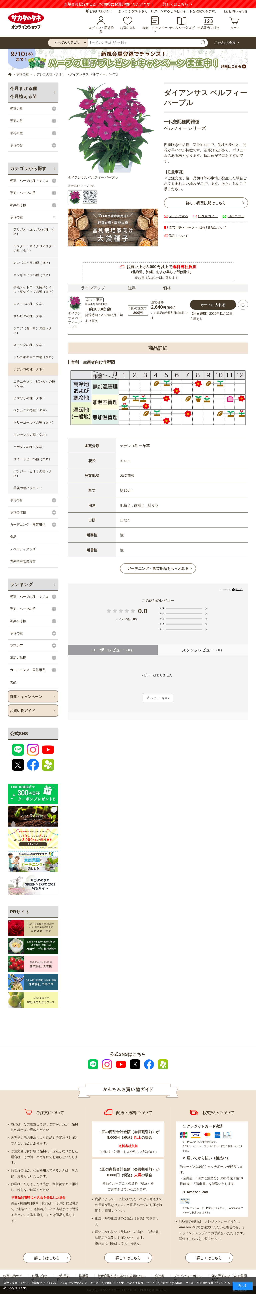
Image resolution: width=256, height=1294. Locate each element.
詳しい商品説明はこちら (206, 203)
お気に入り (128, 27)
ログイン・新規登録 (101, 29)
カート (235, 27)
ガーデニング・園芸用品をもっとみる (158, 569)
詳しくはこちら (175, 4)
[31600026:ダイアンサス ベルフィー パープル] (75, 197)
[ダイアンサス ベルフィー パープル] (113, 127)
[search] (203, 43)
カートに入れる (213, 305)
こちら (193, 1239)
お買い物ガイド (101, 11)
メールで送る (178, 216)
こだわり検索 (225, 43)
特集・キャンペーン (155, 29)
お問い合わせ (238, 11)
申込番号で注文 (208, 27)
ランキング (21, 584)
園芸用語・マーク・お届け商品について (198, 227)
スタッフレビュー (203, 650)
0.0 (142, 611)
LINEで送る (236, 216)
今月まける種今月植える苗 (23, 92)
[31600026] (90, 197)
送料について (178, 235)
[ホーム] (10, 74)
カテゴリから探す (28, 168)
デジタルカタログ (182, 27)
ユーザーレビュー (113, 650)
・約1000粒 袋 (98, 309)
